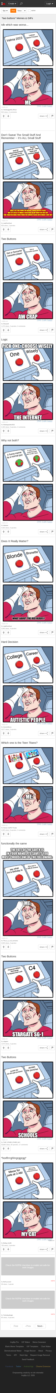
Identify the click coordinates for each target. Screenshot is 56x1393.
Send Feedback (28, 1359)
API (15, 1355)
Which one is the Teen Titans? (19, 742)
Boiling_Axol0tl (7, 1243)
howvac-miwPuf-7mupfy (10, 828)
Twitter (18, 1366)
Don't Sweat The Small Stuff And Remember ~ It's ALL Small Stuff (21, 136)
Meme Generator (39, 1342)
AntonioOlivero (7, 727)
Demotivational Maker (12, 1351)
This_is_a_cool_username (10, 940)
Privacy (49, 1351)
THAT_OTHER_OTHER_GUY (11, 1142)
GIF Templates (32, 1346)
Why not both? (10, 440)
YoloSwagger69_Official (9, 109)
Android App (28, 1366)
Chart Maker (46, 1346)
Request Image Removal (40, 1355)
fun (4, 10)
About (40, 1351)
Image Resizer (30, 1351)
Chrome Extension (43, 1366)
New (20, 10)
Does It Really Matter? (14, 541)
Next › (40, 1326)
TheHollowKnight (8, 1315)
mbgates (5, 1041)
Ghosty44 (6, 324)
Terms (8, 1355)
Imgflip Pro (14, 1342)
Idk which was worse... (15, 24)
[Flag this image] (52, 116)
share (42, 116)
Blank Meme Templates (14, 1346)
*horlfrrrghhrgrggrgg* (13, 1158)
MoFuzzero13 (7, 1282)
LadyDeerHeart (7, 223)
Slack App (24, 1355)
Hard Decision (9, 641)
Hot (13, 10)
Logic (4, 339)
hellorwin (5, 525)
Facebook (9, 1366)
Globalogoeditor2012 (9, 424)
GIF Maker (25, 1342)
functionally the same (14, 843)
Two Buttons (8, 238)
